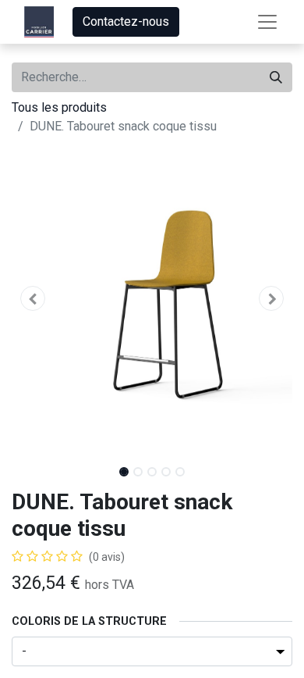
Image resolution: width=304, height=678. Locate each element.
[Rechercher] (276, 77)
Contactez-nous (126, 21)
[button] (33, 298)
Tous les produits (59, 107)
